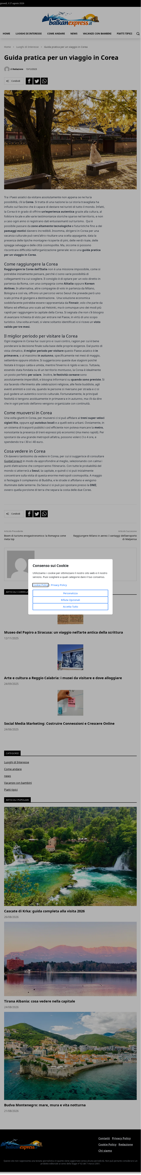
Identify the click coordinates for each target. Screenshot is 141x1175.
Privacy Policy (59, 585)
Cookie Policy (40, 585)
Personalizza (70, 593)
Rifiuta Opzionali (70, 600)
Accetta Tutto (70, 606)
